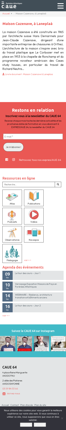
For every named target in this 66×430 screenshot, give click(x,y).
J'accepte (26, 424)
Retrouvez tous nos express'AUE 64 (40, 159)
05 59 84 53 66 (10, 388)
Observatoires (12, 239)
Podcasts (12, 221)
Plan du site (40, 405)
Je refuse (40, 424)
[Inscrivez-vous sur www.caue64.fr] (24, 343)
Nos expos (34, 239)
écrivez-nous (13, 393)
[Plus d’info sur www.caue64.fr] (41, 343)
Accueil (5, 405)
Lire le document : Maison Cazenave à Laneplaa (29, 74)
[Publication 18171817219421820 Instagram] (7, 343)
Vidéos (33, 221)
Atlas (12, 203)
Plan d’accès (26, 405)
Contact (14, 405)
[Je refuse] (62, 418)
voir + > (27, 260)
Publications (34, 203)
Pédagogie (12, 260)
